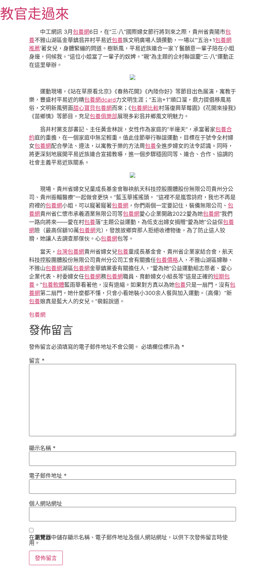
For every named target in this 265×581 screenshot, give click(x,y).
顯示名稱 (42, 448)
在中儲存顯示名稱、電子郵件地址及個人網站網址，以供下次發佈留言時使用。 (128, 540)
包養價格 (167, 259)
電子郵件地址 (48, 475)
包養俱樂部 (103, 116)
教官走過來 (34, 13)
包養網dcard (100, 99)
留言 (37, 360)
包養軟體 (53, 284)
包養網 (81, 31)
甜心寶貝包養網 (92, 107)
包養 (117, 40)
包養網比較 (145, 107)
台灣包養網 (70, 251)
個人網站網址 (45, 503)
